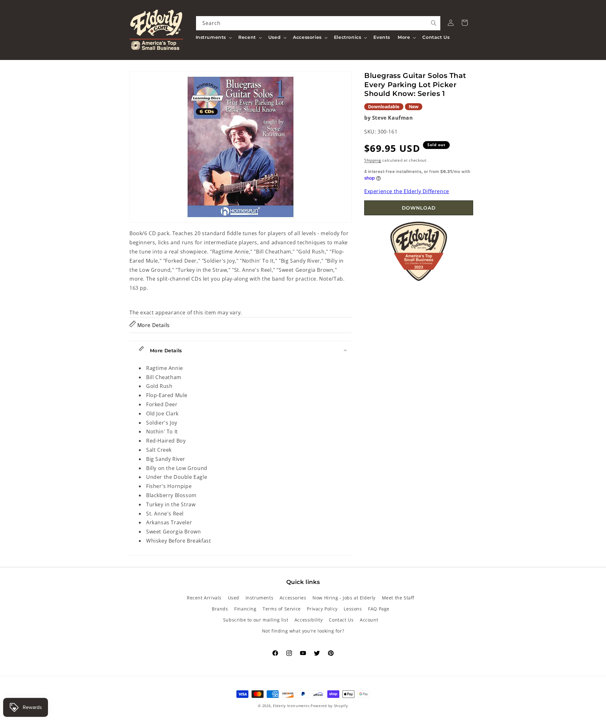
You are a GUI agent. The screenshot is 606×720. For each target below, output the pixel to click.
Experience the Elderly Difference (406, 190)
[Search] (434, 23)
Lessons (353, 609)
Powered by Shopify (329, 705)
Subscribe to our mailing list (255, 620)
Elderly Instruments (291, 705)
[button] (213, 37)
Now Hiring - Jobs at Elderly (344, 598)
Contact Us (341, 620)
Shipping (372, 160)
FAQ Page (378, 609)
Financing (245, 609)
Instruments (260, 598)
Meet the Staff (398, 598)
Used (233, 598)
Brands (220, 609)
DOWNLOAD (419, 208)
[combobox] (318, 23)
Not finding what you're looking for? (303, 631)
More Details (153, 325)
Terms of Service (282, 609)
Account (369, 620)
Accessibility (308, 620)
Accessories (293, 598)
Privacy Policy (322, 609)
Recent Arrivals (204, 598)
